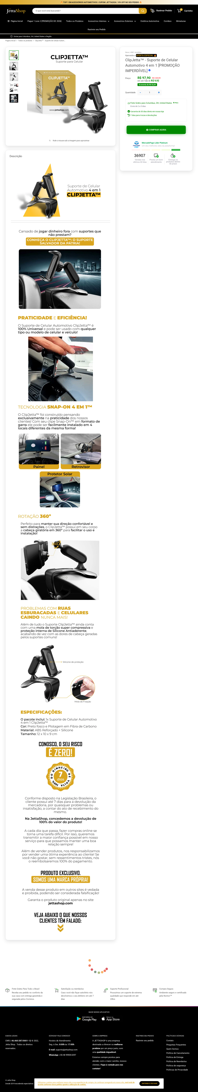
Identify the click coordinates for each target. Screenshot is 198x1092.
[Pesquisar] (143, 11)
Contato (170, 1040)
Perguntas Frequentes (176, 1045)
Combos (167, 21)
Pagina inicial (10, 41)
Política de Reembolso (176, 1061)
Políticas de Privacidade (177, 1070)
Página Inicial (17, 21)
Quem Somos (172, 1049)
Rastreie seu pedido (145, 1040)
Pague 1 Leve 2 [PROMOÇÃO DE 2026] (44, 21)
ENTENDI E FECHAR (149, 1083)
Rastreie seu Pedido (97, 29)
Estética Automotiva (150, 21)
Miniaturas (181, 21)
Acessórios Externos (123, 21)
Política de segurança (176, 1065)
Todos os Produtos (74, 21)
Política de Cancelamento (178, 1053)
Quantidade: (130, 92)
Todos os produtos (25, 41)
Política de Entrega (174, 1057)
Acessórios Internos (97, 21)
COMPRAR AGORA (157, 130)
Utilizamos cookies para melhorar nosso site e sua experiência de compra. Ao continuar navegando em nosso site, (86, 1083)
